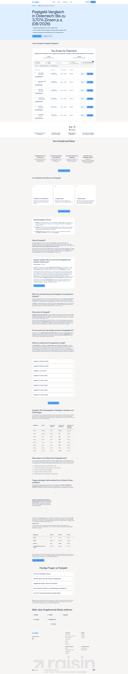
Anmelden (87, 1)
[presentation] (80, 63)
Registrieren (93, 1)
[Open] (56, 62)
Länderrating (73, 62)
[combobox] (52, 63)
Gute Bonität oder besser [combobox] (76, 63)
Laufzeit (48, 62)
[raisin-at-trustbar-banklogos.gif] (88, 128)
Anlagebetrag (37, 62)
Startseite (34, 5)
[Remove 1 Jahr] (50, 63)
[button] (54, 2)
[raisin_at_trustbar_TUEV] (56, 128)
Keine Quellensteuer (39, 76)
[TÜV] (94, 670)
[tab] (48, 57)
